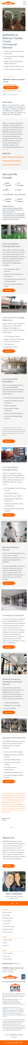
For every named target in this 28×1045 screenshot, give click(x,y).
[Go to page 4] (17, 827)
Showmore (5, 149)
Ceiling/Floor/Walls (19, 213)
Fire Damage (6, 915)
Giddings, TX (12, 107)
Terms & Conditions (7, 953)
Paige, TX (13, 112)
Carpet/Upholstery (7, 213)
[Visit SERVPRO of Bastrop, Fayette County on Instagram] (12, 903)
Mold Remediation (7, 918)
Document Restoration (9, 215)
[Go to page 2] (13, 827)
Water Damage (7, 912)
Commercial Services (8, 926)
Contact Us (5, 945)
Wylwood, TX (9, 110)
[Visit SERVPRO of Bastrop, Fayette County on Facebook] (16, 903)
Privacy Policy (6, 956)
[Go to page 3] (15, 827)
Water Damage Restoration (12, 157)
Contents (16, 219)
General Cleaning (7, 932)
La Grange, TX (21, 107)
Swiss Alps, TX (17, 114)
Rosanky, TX (5, 112)
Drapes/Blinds (20, 215)
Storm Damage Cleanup (11, 164)
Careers (4, 942)
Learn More (8, 290)
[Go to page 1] (11, 827)
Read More (8, 866)
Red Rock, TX (15, 109)
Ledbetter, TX (18, 110)
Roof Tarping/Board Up (18, 217)
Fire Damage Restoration (11, 161)
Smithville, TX (7, 109)
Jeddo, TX (20, 112)
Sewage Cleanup (7, 208)
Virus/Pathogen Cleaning (14, 210)
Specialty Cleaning (7, 929)
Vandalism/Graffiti (7, 219)
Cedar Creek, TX (15, 105)
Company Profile (7, 940)
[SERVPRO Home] (8, 3)
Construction (6, 923)
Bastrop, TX (5, 105)
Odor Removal (6, 217)
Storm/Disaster (6, 921)
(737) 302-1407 (10, 87)
